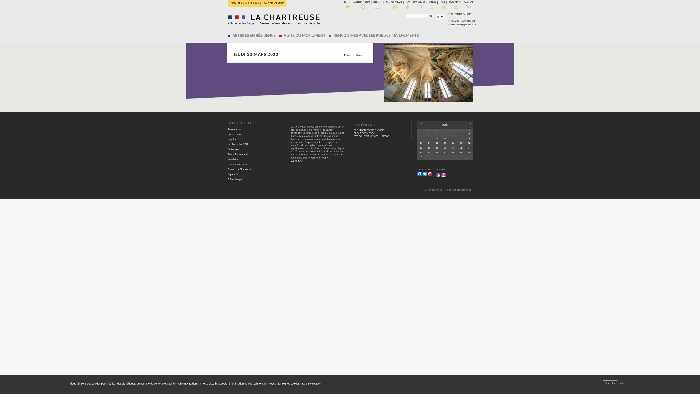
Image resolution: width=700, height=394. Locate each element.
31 (421, 157)
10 (421, 143)
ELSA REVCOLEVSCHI (365, 133)
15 (461, 143)
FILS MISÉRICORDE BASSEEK (369, 130)
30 (469, 152)
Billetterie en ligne (461, 14)
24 (421, 152)
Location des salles (273, 3)
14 (453, 143)
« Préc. (346, 55)
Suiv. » (359, 55)
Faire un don (252, 3)
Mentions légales (433, 189)
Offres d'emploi (235, 179)
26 (437, 152)
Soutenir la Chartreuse (239, 169)
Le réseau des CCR (238, 144)
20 (445, 147)
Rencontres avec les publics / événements (376, 36)
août (445, 125)
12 (437, 143)
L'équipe (232, 139)
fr (438, 17)
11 (429, 143)
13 (445, 143)
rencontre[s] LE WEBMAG (463, 24)
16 (469, 143)
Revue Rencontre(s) (238, 154)
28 (453, 152)
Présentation (234, 129)
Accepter (610, 383)
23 (469, 148)
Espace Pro (233, 174)
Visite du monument (304, 36)
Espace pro (236, 3)
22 (461, 147)
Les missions (234, 134)
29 (461, 152)
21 (453, 147)
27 (445, 152)
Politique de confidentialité (457, 189)
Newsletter (233, 159)
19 (437, 147)
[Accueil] (272, 19)
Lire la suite (297, 160)
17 (421, 147)
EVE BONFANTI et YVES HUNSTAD (371, 136)
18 (429, 147)
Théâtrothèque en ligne (463, 20)
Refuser (623, 383)
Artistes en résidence (254, 36)
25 (429, 152)
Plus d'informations (311, 384)
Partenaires (233, 149)
